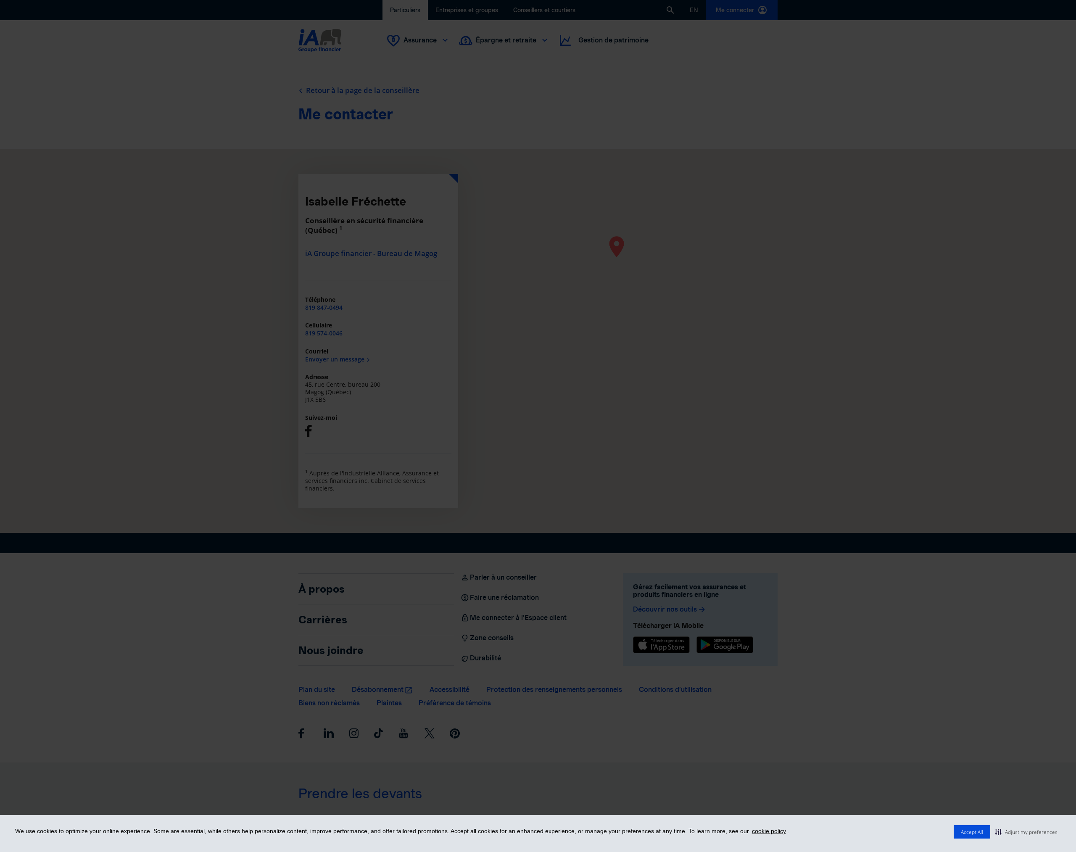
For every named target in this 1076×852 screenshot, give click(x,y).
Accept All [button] (972, 832)
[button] (1026, 832)
